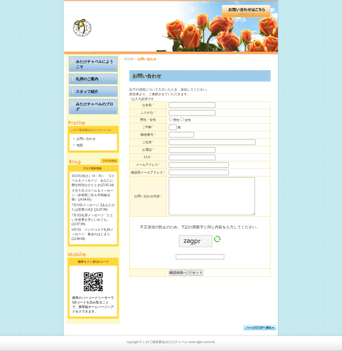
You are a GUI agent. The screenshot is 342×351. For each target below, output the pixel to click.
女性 (187, 120)
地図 (79, 145)
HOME (129, 59)
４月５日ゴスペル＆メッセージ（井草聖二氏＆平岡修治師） (92, 195)
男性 (176, 120)
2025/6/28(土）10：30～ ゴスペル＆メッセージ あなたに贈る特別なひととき (93, 180)
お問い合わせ (86, 139)
